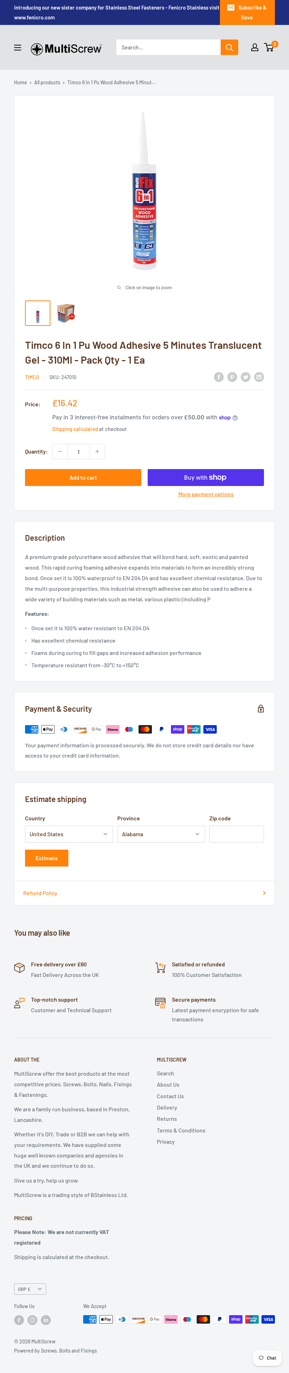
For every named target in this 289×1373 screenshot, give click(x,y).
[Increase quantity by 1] (97, 451)
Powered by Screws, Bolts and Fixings (55, 1351)
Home (20, 82)
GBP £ (24, 1289)
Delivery (167, 1107)
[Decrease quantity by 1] (60, 451)
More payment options (206, 494)
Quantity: (36, 451)
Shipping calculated (75, 429)
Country (35, 818)
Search (165, 1073)
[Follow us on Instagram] (32, 1320)
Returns (167, 1118)
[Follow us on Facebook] (19, 1320)
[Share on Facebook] (219, 376)
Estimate (47, 858)
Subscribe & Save (252, 12)
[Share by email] (259, 376)
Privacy (166, 1141)
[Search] (229, 47)
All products (47, 82)
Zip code (220, 818)
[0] (269, 47)
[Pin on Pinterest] (232, 376)
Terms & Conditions (181, 1130)
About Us (168, 1084)
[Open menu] (17, 47)
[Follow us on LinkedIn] (46, 1320)
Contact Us (170, 1096)
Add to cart (83, 477)
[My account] (254, 47)
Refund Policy (40, 892)
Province (128, 818)
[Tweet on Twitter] (246, 376)
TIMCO (32, 377)
